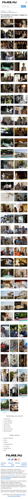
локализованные (8, 444)
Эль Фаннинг (7, 419)
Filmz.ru (11, 473)
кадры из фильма (8, 438)
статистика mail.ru (21, 466)
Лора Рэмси (7, 425)
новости (10, 463)
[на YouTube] (15, 459)
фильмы (17, 463)
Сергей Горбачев (5, 478)
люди (12, 464)
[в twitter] (12, 459)
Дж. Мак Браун (7, 431)
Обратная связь (20, 494)
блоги (2, 464)
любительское (7, 448)
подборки (24, 464)
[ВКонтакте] (9, 459)
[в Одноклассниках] (19, 459)
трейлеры (3, 463)
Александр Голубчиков (11, 477)
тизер (5, 440)
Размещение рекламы (14, 496)
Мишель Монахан (8, 429)
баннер (6, 442)
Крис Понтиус (7, 427)
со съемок (6, 446)
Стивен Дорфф (8, 421)
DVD (5, 450)
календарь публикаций (7, 466)
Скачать (7, 28)
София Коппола (8, 423)
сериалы (24, 463)
